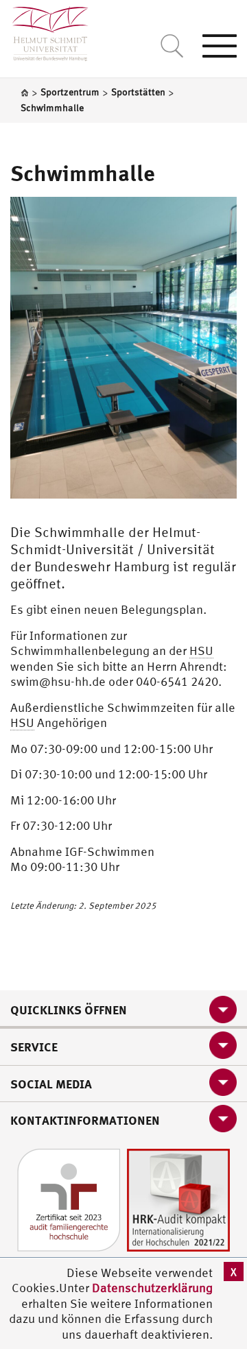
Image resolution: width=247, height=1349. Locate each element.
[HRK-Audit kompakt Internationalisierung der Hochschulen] (178, 1198)
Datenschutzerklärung (152, 1287)
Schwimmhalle (82, 173)
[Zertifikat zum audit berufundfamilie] (68, 1198)
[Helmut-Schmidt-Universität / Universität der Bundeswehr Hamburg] (44, 30)
